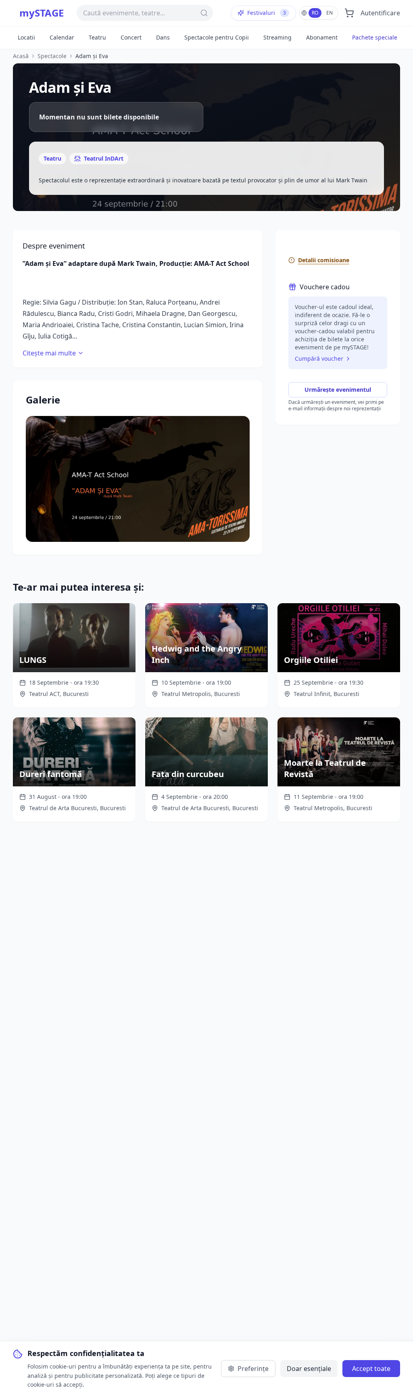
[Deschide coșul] (349, 13)
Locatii (26, 37)
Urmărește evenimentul (338, 389)
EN (329, 12)
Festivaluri (266, 13)
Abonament (322, 37)
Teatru (97, 37)
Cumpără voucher (319, 358)
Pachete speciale (374, 37)
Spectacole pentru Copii (216, 37)
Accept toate (371, 1368)
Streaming (277, 37)
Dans (163, 37)
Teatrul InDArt (103, 158)
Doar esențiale (309, 1368)
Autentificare (380, 12)
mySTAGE (41, 12)
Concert (131, 37)
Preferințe (253, 1368)
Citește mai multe (49, 353)
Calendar (62, 37)
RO (315, 12)
